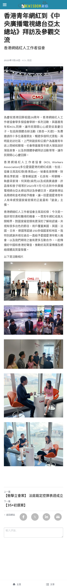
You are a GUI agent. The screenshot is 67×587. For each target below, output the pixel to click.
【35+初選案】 (15, 505)
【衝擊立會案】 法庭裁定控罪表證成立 (33, 496)
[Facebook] (23, 517)
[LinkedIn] (46, 517)
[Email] (58, 517)
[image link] (33, 4)
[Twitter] (35, 517)
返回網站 (10, 514)
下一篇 (7, 501)
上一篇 (7, 491)
